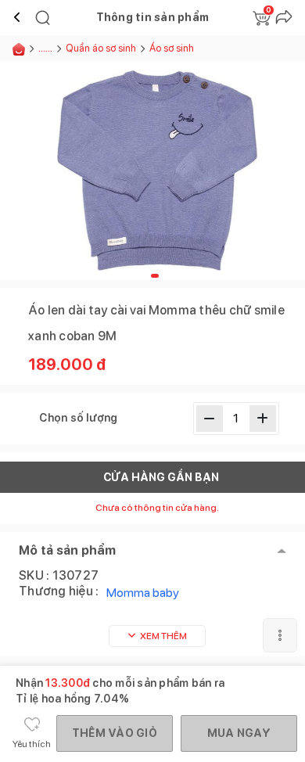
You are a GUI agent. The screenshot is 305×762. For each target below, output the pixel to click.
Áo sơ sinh (172, 48)
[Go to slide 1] (155, 276)
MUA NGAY (239, 733)
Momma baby (142, 592)
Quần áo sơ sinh (101, 48)
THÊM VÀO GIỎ (114, 733)
